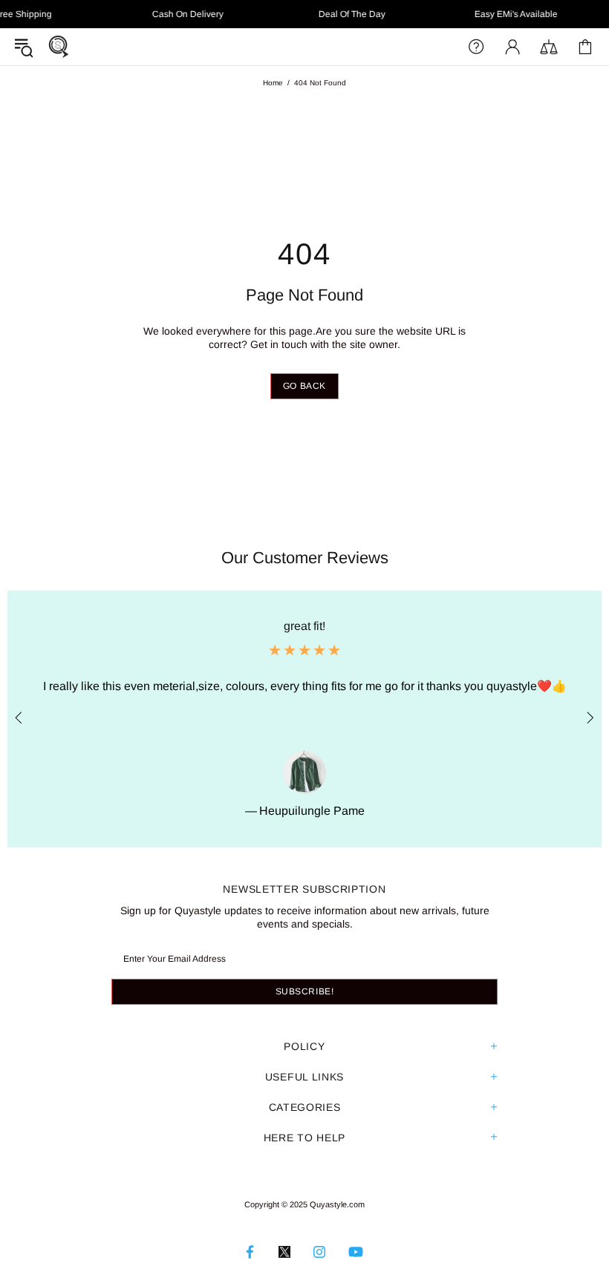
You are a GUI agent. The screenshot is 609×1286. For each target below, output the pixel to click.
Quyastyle (59, 47)
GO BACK (304, 386)
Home (273, 83)
